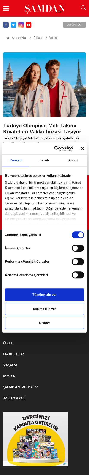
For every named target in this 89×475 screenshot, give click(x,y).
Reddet (44, 323)
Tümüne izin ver (44, 294)
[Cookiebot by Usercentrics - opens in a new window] (55, 148)
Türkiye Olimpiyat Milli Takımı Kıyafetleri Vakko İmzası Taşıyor (42, 128)
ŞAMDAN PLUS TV (20, 387)
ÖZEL (8, 343)
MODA (9, 376)
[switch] (78, 248)
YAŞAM (10, 365)
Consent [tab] (16, 160)
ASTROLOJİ (14, 398)
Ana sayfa (19, 37)
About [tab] (73, 160)
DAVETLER (13, 354)
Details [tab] (44, 160)
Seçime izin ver (44, 309)
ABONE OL (74, 25)
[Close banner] (82, 148)
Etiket (37, 37)
